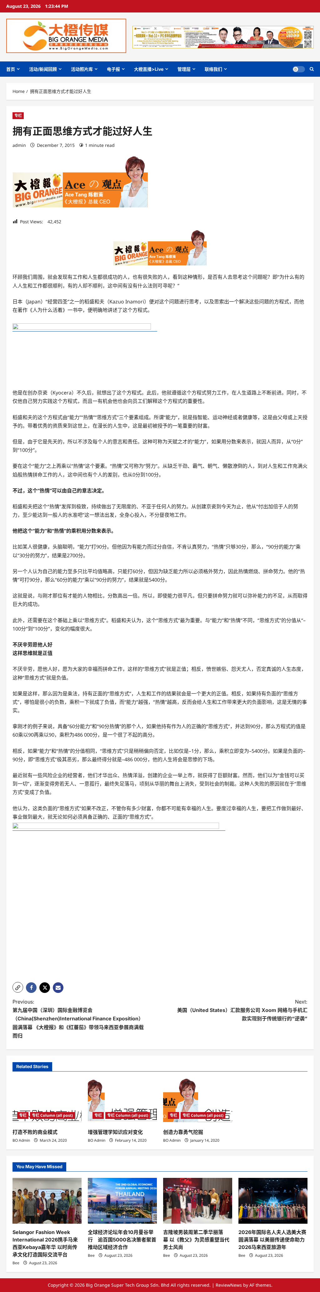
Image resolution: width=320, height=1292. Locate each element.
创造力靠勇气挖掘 (183, 1132)
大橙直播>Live (148, 69)
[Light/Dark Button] (298, 69)
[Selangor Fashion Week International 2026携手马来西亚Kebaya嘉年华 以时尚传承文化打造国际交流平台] (47, 1201)
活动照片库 (82, 69)
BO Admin (21, 1140)
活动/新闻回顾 (43, 69)
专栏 (18, 115)
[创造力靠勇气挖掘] (197, 1101)
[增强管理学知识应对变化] (122, 1101)
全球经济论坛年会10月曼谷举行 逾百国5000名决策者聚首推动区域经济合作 (122, 1239)
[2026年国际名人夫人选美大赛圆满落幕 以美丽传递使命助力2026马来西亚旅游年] (273, 1201)
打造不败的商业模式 (35, 1132)
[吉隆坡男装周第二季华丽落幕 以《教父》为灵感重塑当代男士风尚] (197, 1201)
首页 (10, 69)
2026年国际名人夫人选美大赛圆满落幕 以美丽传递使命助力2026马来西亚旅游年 (272, 1239)
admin (19, 145)
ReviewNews (229, 1285)
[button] (312, 69)
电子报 (113, 69)
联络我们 (213, 69)
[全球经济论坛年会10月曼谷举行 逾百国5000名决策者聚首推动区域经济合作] (122, 1201)
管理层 (184, 69)
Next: (242, 1010)
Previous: (78, 1019)
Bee (15, 1262)
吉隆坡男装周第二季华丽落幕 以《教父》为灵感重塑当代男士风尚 (196, 1239)
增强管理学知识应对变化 (115, 1132)
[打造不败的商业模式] (47, 1101)
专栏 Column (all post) (52, 1115)
